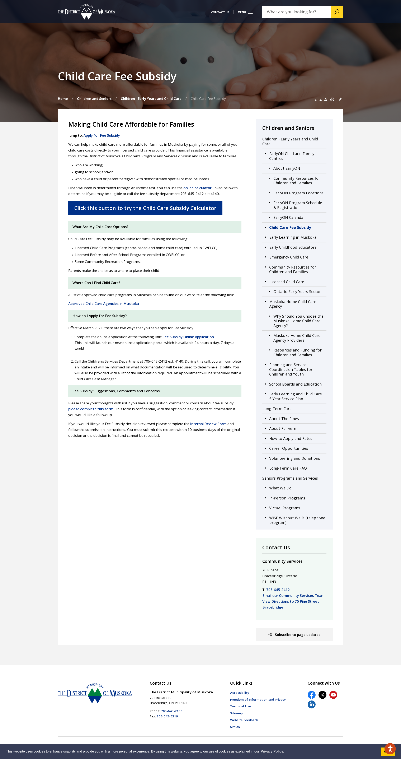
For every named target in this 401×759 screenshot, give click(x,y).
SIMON (235, 727)
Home (63, 98)
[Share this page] (341, 99)
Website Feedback (244, 720)
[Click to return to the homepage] (86, 12)
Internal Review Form (208, 423)
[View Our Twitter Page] (322, 695)
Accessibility (239, 692)
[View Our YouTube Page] (333, 695)
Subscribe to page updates (297, 634)
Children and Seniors (94, 98)
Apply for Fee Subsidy (102, 135)
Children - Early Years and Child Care (151, 98)
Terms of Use (240, 706)
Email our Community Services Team (293, 595)
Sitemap (236, 713)
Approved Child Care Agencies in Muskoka (103, 303)
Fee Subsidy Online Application (188, 336)
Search (337, 12)
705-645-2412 (278, 589)
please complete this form (90, 408)
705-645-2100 (171, 711)
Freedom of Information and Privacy (258, 699)
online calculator (197, 187)
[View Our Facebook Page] (312, 695)
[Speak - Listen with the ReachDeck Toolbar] (390, 748)
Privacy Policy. (272, 751)
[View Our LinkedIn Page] (312, 704)
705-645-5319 (167, 716)
